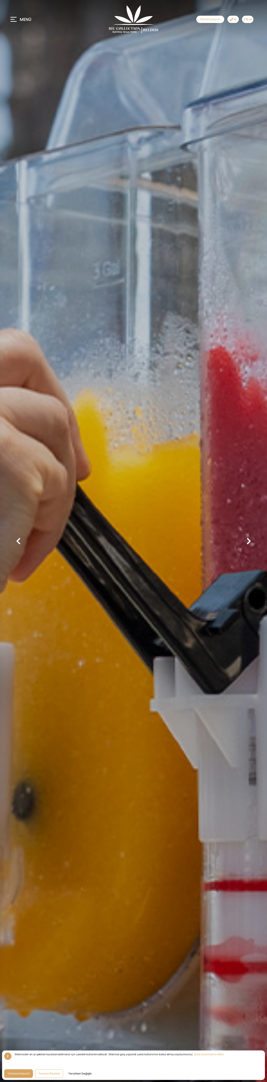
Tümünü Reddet (49, 1074)
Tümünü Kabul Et (19, 1074)
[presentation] (18, 541)
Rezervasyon (210, 19)
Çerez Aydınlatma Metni (209, 1054)
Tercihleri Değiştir (80, 1074)
